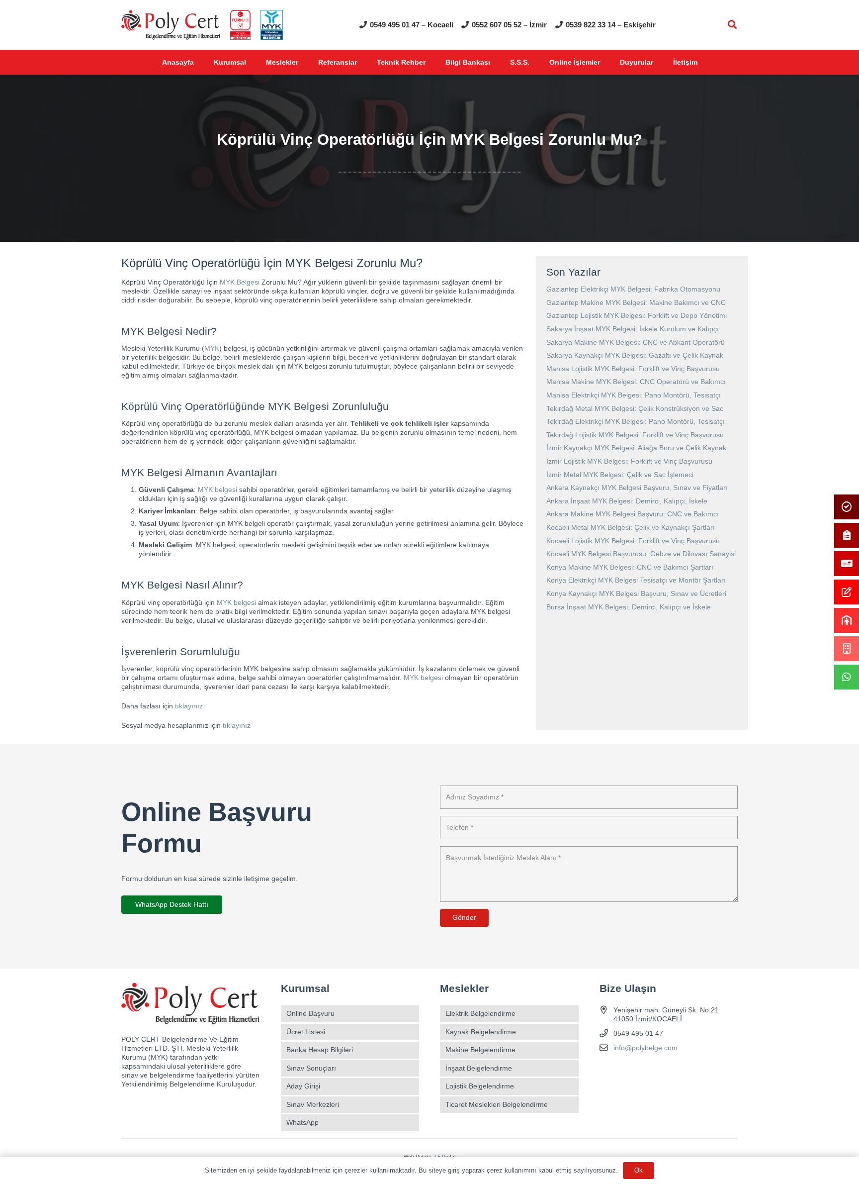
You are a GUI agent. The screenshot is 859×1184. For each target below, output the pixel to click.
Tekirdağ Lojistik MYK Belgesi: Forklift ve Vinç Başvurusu (635, 435)
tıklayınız (189, 706)
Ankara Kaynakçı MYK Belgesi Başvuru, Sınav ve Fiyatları (637, 488)
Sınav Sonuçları (311, 1068)
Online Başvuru (310, 1013)
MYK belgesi (217, 489)
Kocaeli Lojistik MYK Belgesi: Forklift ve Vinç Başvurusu (633, 541)
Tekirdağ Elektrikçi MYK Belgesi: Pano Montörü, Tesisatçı (635, 421)
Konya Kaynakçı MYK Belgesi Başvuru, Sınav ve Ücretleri (636, 593)
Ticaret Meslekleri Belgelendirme (496, 1104)
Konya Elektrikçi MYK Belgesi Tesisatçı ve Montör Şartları (636, 580)
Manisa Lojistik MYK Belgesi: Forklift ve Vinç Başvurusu (633, 369)
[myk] (271, 25)
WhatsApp (302, 1122)
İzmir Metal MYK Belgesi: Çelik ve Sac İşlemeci (619, 475)
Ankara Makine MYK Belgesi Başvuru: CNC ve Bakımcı (632, 514)
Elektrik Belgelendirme (480, 1013)
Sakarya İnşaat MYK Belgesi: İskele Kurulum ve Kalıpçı (632, 329)
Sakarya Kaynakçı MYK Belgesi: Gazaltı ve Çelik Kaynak (634, 355)
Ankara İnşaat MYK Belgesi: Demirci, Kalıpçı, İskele (626, 501)
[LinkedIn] (660, 1071)
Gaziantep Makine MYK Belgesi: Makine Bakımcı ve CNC (636, 302)
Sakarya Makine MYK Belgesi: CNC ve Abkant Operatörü (635, 342)
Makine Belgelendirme (480, 1050)
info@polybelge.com (645, 1048)
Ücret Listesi (305, 1032)
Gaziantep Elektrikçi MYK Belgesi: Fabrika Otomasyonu (633, 289)
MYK (211, 348)
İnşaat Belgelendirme (478, 1068)
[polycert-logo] (170, 25)
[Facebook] (608, 1071)
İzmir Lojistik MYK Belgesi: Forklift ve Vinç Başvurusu (629, 461)
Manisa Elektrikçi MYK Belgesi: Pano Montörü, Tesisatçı (633, 395)
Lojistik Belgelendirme (479, 1086)
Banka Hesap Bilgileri (319, 1050)
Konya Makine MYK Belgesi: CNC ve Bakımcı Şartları (629, 567)
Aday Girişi (303, 1086)
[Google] (643, 1071)
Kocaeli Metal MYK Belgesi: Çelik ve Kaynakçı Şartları (630, 527)
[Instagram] (625, 1071)
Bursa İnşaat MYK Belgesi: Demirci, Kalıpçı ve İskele (628, 607)
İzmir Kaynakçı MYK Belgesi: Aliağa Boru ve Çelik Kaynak (636, 448)
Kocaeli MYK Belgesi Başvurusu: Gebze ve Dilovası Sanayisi (641, 554)
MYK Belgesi (239, 282)
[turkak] (240, 25)
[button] (732, 24)
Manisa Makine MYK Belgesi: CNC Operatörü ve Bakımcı (636, 382)
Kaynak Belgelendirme (480, 1032)
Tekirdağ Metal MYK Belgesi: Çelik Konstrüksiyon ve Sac (634, 408)
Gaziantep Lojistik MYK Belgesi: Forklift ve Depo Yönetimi (636, 315)
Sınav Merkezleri (312, 1104)
